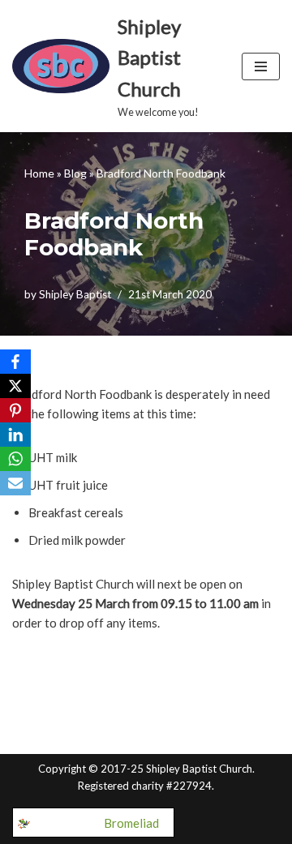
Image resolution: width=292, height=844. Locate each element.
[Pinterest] (15, 410)
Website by (100, 823)
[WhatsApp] (15, 459)
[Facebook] (15, 361)
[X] (15, 386)
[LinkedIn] (15, 434)
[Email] (15, 483)
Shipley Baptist (75, 294)
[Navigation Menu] (261, 66)
